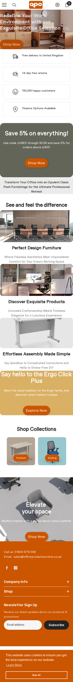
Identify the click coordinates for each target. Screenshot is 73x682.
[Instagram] (15, 568)
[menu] (4, 5)
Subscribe (56, 625)
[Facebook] (7, 568)
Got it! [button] (36, 675)
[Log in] (57, 4)
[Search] (14, 5)
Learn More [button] (14, 665)
